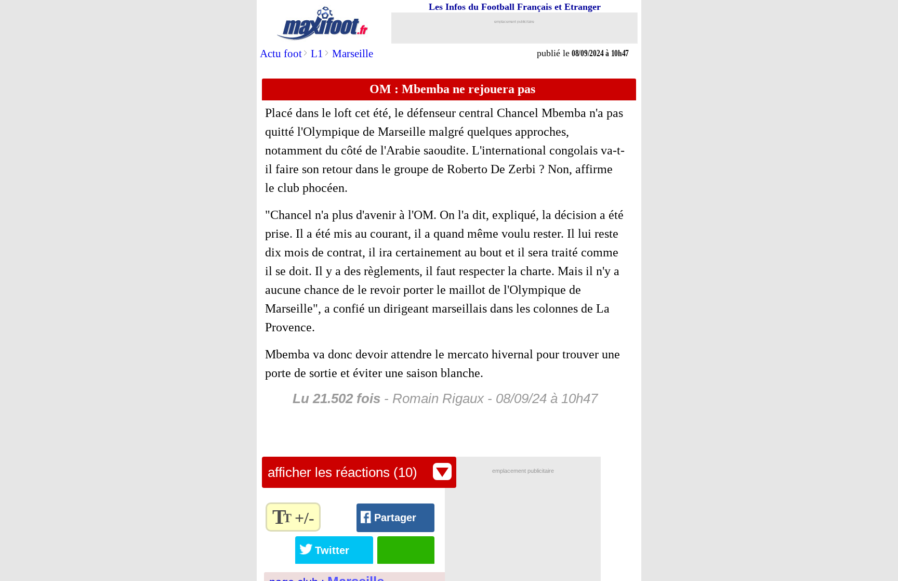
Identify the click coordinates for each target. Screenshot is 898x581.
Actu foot (281, 53)
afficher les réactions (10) (342, 472)
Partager (395, 517)
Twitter (332, 550)
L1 (317, 53)
